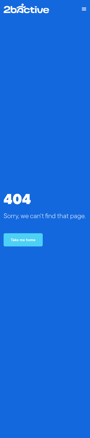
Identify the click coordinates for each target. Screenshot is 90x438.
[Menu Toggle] (84, 8)
